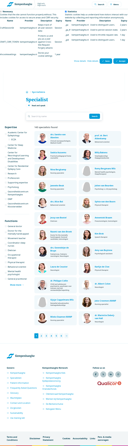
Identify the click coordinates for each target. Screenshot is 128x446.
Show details (80, 61)
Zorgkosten (15, 408)
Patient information (19, 383)
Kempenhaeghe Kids (55, 372)
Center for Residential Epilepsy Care (18, 167)
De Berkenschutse (54, 404)
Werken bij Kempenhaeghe (59, 399)
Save (107, 61)
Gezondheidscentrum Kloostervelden (18, 205)
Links (92, 438)
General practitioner (17, 278)
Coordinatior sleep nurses (16, 244)
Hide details (92, 61)
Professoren (14, 178)
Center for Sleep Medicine (15, 146)
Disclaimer (35, 438)
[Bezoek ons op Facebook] (96, 374)
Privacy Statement (48, 438)
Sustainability (16, 413)
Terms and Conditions (12, 438)
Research (12, 173)
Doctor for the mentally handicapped (18, 232)
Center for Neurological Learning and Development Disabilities (18, 157)
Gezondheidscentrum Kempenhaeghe (18, 193)
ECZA (13, 139)
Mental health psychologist (14, 273)
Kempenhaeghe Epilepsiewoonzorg (51, 379)
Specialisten (16, 378)
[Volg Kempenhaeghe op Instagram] (118, 374)
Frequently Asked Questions (23, 388)
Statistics (72, 11)
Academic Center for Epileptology (17, 134)
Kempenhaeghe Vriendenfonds (51, 387)
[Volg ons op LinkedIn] (111, 374)
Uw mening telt (17, 418)
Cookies (66, 438)
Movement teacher (17, 238)
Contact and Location (20, 403)
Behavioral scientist (17, 266)
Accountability (80, 438)
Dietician (12, 250)
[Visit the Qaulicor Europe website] (109, 383)
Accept (122, 61)
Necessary (8, 11)
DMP (10, 199)
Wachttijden (16, 398)
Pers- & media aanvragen (104, 438)
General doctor (15, 226)
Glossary (14, 393)
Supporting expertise (18, 182)
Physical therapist (16, 262)
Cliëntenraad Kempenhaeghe (60, 394)
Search (95, 116)
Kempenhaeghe (17, 372)
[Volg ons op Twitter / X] (103, 374)
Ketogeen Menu (53, 409)
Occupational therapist (14, 256)
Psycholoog (13, 187)
